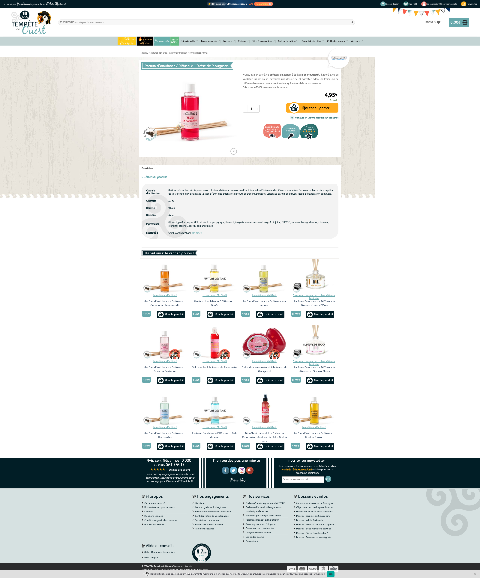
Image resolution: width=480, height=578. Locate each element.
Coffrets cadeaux (336, 41)
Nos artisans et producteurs (159, 507)
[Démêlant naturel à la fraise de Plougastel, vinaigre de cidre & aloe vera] (264, 408)
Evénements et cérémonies (260, 528)
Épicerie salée (188, 41)
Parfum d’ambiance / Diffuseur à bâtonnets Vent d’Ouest (314, 303)
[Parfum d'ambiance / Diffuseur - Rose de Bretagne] (165, 342)
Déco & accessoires (262, 41)
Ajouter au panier (315, 108)
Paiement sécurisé (204, 528)
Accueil (145, 53)
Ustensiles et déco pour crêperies (314, 511)
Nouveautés (161, 41)
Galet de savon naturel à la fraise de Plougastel (264, 369)
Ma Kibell (197, 232)
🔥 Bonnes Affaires (145, 41)
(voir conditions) (272, 131)
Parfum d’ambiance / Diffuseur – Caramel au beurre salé (165, 303)
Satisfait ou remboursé (207, 520)
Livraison (200, 503)
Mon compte (151, 557)
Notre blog (237, 479)
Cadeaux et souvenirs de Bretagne (314, 503)
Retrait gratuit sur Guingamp (261, 524)
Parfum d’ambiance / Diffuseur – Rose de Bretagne (165, 369)
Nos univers (252, 541)
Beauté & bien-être (311, 41)
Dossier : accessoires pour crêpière (315, 524)
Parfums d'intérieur (178, 53)
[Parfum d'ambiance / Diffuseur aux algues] (264, 276)
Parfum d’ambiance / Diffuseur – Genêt (214, 303)
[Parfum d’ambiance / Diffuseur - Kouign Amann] (314, 408)
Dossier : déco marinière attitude (313, 528)
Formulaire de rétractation (209, 524)
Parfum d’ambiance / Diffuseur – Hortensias (165, 435)
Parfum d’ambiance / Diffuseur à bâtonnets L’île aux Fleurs (314, 369)
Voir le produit (174, 314)
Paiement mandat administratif (262, 519)
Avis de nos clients (154, 524)
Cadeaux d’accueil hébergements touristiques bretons (263, 509)
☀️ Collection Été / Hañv (126, 41)
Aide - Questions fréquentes (159, 551)
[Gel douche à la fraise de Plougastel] (215, 342)
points (311, 117)
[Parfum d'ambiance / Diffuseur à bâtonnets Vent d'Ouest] (314, 276)
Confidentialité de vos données (212, 515)
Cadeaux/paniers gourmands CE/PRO (265, 503)
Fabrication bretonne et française (213, 511)
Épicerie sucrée (209, 41)
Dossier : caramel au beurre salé (313, 515)
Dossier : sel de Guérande (309, 520)
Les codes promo (255, 536)
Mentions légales (153, 515)
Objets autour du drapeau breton (314, 507)
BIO (174, 41)
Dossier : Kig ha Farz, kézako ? (312, 532)
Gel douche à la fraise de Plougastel (214, 367)
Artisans (355, 41)
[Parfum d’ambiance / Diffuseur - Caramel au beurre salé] (165, 276)
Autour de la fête (287, 41)
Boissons (227, 41)
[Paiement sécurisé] (291, 138)
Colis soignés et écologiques (210, 507)
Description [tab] (147, 168)
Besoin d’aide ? (392, 4)
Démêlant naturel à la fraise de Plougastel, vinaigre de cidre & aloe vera (264, 437)
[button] (442, 3)
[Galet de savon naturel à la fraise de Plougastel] (264, 342)
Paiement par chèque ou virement (264, 515)
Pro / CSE (413, 4)
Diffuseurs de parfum (199, 53)
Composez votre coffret (258, 532)
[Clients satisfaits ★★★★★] (309, 138)
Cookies (148, 511)
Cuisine (242, 41)
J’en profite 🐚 (264, 3)
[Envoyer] (352, 22)
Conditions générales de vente (160, 520)
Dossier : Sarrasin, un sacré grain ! (314, 537)
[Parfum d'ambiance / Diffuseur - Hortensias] (165, 408)
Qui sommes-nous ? (154, 503)
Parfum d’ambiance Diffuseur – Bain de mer (214, 435)
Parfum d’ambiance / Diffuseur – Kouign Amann (314, 435)
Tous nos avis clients (178, 469)
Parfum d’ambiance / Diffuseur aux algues (264, 303)
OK (331, 573)
